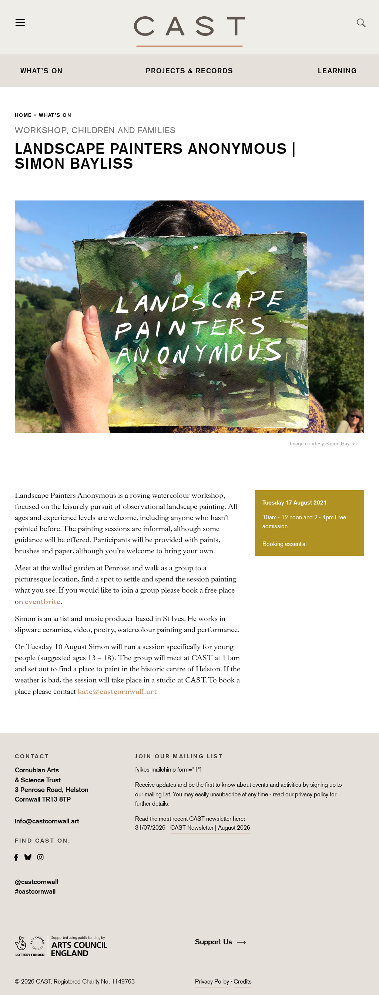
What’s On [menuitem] (41, 71)
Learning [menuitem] (337, 71)
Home (23, 115)
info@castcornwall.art (47, 821)
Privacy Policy (212, 981)
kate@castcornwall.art (117, 691)
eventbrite (42, 601)
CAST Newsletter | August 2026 (210, 827)
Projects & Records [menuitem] (189, 71)
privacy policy (311, 794)
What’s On (55, 115)
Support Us (214, 941)
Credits (243, 981)
